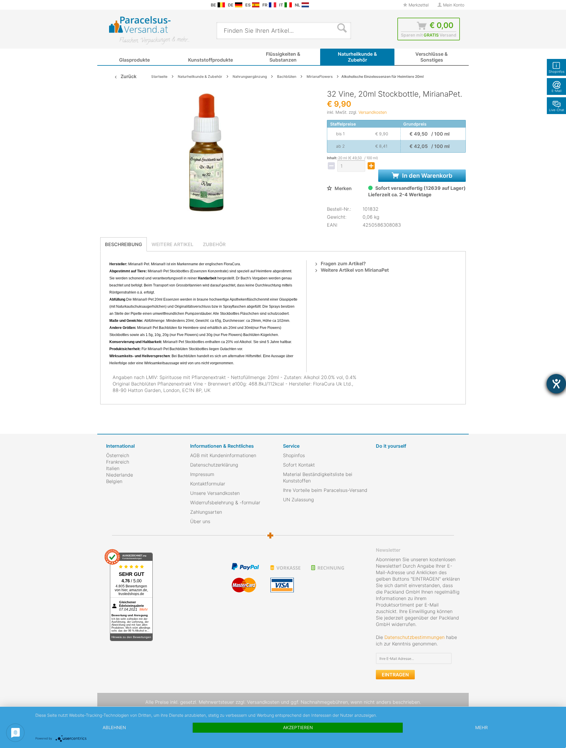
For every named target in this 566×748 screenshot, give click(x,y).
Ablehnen (114, 727)
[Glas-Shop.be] (221, 4)
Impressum (202, 474)
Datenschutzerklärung (214, 465)
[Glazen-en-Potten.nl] (305, 4)
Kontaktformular (207, 484)
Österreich (117, 455)
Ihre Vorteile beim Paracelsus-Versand (325, 490)
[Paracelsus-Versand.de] (238, 4)
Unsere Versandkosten (215, 493)
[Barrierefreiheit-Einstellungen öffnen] (556, 383)
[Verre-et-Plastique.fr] (272, 4)
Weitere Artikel (172, 244)
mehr (481, 727)
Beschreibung (123, 244)
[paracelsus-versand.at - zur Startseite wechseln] (149, 30)
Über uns (200, 521)
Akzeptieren (298, 727)
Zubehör (214, 244)
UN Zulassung (298, 499)
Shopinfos (294, 455)
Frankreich (117, 462)
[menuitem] (109, 5)
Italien (112, 468)
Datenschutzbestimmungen (414, 637)
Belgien (114, 481)
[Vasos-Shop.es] (255, 4)
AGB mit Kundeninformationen (223, 455)
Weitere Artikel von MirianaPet (354, 270)
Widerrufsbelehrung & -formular (225, 502)
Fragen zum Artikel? (343, 263)
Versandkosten (372, 112)
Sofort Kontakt (299, 465)
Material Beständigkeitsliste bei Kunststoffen (317, 477)
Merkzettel (418, 4)
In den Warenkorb (427, 175)
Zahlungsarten (206, 512)
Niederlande (119, 475)
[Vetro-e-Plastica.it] (288, 4)
